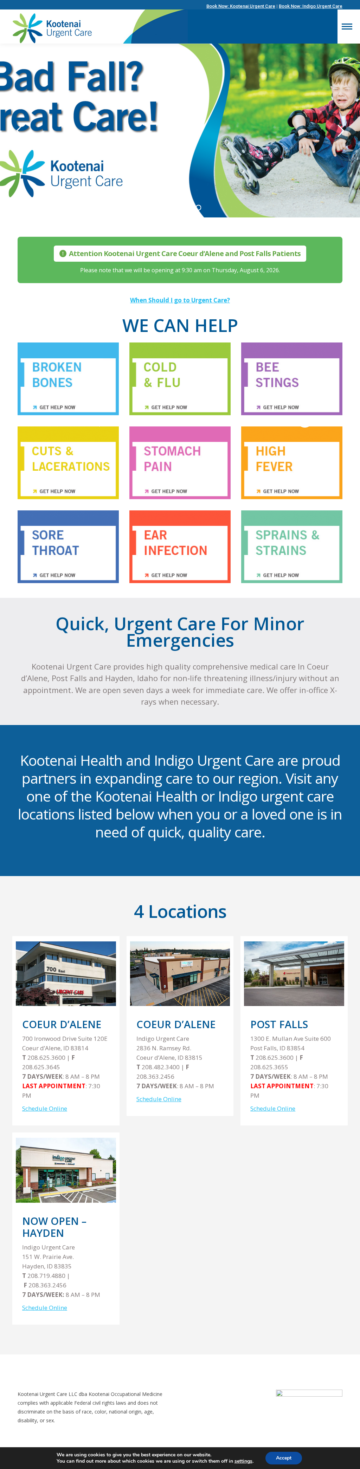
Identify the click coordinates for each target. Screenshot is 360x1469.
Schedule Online (44, 1108)
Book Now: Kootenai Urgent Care (240, 6)
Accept (283, 1458)
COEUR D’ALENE (176, 1024)
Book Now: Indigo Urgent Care (310, 6)
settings (243, 1461)
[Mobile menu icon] (347, 26)
